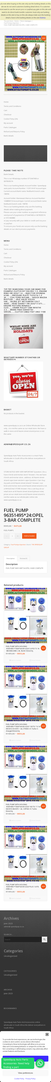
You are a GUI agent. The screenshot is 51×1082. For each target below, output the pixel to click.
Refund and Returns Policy (14, 274)
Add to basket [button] (16, 660)
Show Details (36, 660)
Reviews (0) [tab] (23, 558)
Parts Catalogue (10, 270)
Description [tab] (11, 558)
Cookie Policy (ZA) (11, 262)
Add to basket (29, 536)
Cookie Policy (19, 1079)
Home (6, 245)
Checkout (7, 257)
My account (8, 266)
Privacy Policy (30, 1079)
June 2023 (8, 923)
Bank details (9, 279)
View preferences (25, 1073)
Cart (5, 253)
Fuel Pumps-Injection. (18, 545)
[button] (47, 1034)
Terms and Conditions (12, 249)
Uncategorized (10, 956)
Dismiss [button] (43, 18)
